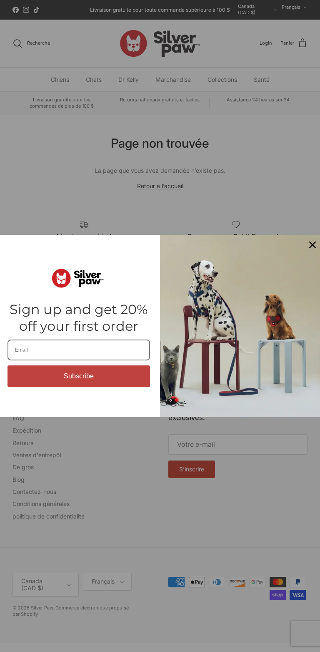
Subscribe (79, 376)
